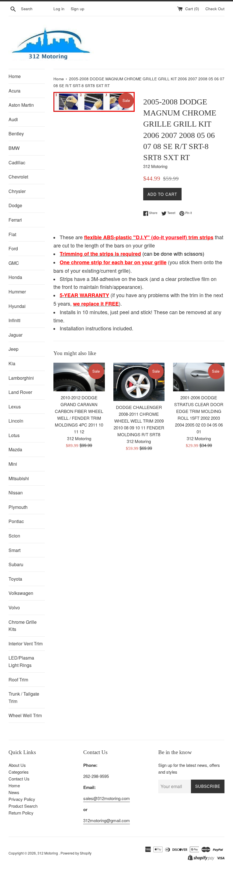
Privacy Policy (22, 799)
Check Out (214, 8)
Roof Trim (18, 679)
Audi (13, 119)
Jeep (13, 349)
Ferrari (15, 220)
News (14, 792)
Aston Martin (21, 105)
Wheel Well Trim (25, 715)
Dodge (15, 205)
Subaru (16, 564)
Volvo (14, 607)
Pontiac (16, 521)
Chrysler (17, 191)
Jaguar (15, 334)
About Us (17, 765)
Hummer (17, 291)
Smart (14, 550)
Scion (14, 535)
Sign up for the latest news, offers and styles (189, 768)
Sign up (77, 8)
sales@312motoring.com (106, 798)
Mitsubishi (19, 478)
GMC (14, 263)
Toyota (15, 579)
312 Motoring (48, 853)
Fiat (12, 234)
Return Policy (21, 813)
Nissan (16, 492)
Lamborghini (21, 378)
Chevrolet (18, 176)
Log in (59, 8)
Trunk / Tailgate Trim (24, 697)
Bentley (16, 133)
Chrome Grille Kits (23, 626)
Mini (13, 464)
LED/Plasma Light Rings (21, 661)
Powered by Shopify (76, 853)
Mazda (15, 449)
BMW (14, 148)
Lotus (14, 435)
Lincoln (16, 420)
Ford (13, 248)
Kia (12, 363)
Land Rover (20, 392)
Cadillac (17, 162)
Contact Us (19, 779)
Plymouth (18, 507)
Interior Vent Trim (26, 643)
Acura (14, 90)
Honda (15, 277)
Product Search (23, 806)
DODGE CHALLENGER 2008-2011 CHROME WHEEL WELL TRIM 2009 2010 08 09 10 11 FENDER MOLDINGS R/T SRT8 (139, 420)
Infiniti (14, 320)
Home (15, 76)
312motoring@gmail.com (106, 820)
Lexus (15, 406)
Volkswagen (21, 593)
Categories (19, 772)
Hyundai (17, 306)
